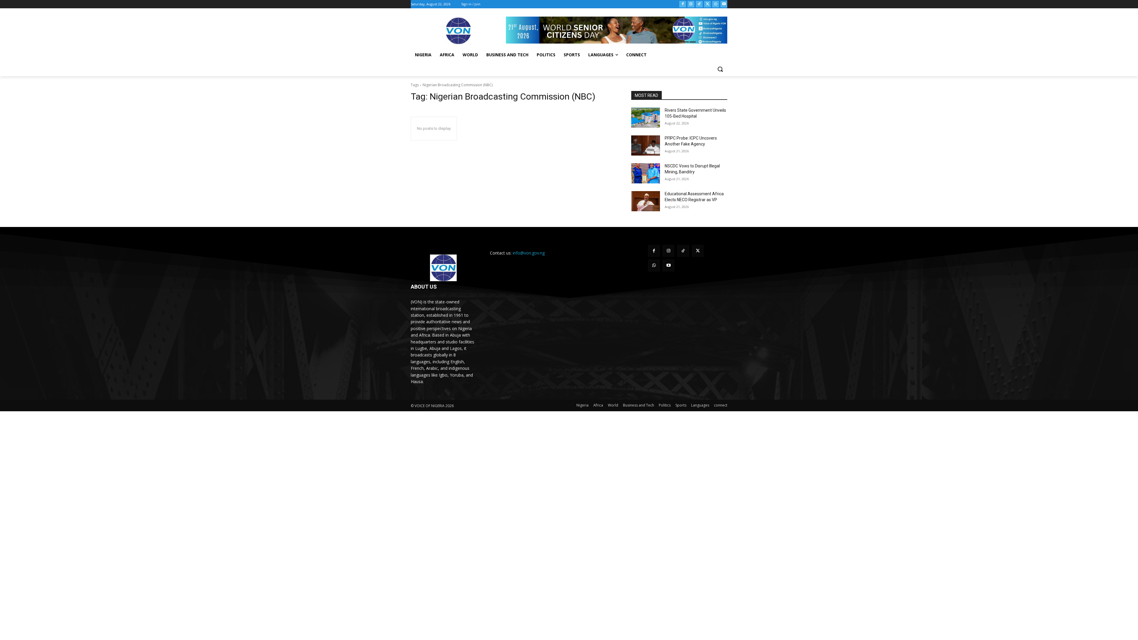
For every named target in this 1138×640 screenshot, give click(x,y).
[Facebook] (682, 4)
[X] (707, 4)
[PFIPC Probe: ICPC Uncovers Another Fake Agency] (645, 145)
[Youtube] (723, 4)
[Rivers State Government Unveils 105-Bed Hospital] (645, 118)
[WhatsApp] (715, 4)
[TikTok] (699, 4)
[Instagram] (691, 4)
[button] (720, 69)
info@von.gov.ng (529, 253)
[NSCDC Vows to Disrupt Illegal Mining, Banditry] (645, 173)
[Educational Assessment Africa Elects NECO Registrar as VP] (645, 201)
